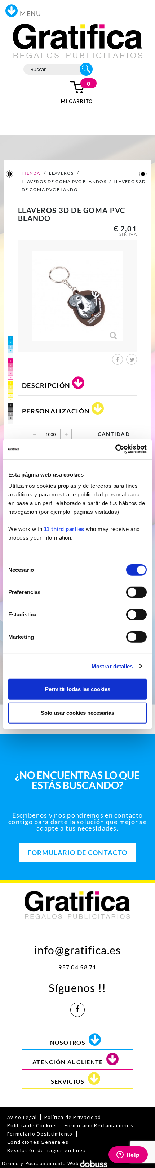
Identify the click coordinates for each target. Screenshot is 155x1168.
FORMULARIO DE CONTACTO (77, 853)
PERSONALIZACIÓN (56, 411)
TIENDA (31, 173)
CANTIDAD (114, 434)
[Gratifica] (77, 40)
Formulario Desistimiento (40, 1134)
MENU (30, 13)
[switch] (136, 592)
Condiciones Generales (37, 1142)
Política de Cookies (32, 1125)
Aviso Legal (22, 1117)
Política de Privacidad (72, 1117)
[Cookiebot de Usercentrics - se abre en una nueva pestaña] (115, 449)
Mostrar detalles (112, 666)
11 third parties (64, 529)
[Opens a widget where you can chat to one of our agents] (128, 1155)
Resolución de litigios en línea (46, 1150)
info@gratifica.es (77, 948)
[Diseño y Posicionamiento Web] (93, 1163)
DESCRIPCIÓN (46, 385)
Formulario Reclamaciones (99, 1125)
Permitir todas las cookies (77, 689)
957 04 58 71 (77, 967)
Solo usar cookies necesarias (77, 712)
